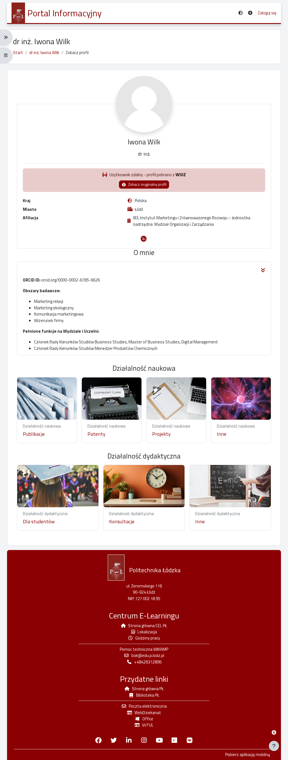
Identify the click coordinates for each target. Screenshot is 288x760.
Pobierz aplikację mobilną (247, 755)
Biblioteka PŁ (147, 695)
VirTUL (148, 725)
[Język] (241, 13)
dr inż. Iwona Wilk (44, 52)
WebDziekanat (147, 712)
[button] (250, 13)
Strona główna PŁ (148, 688)
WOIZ (181, 174)
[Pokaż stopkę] (274, 746)
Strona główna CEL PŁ (147, 625)
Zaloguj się (267, 13)
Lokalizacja (147, 632)
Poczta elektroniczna (148, 706)
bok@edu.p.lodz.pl (147, 655)
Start (18, 52)
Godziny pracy (147, 638)
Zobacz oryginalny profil (146, 184)
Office (147, 719)
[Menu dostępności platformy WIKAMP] (274, 732)
